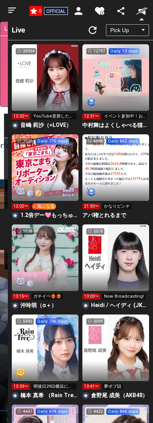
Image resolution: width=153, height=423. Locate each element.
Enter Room (45, 84)
